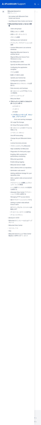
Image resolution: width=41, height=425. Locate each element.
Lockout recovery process (18, 143)
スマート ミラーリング (17, 96)
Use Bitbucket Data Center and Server (20, 21)
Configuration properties (17, 80)
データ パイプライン (16, 215)
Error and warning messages (23, 119)
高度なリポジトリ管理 (17, 31)
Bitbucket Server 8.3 (14, 11)
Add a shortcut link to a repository (20, 167)
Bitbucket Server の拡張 (17, 165)
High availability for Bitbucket (19, 148)
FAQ (10, 231)
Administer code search (17, 170)
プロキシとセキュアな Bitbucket (20, 146)
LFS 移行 (15, 112)
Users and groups (15, 28)
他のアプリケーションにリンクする (21, 199)
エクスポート (16, 106)
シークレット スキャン (17, 132)
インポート (15, 109)
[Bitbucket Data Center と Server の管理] (37, 11)
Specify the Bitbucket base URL (20, 64)
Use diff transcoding (16, 135)
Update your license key (17, 78)
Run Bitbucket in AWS (17, 61)
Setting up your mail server (18, 40)
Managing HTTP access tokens (20, 197)
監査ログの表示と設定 (17, 75)
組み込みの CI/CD (14, 217)
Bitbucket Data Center (15, 225)
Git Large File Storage (17, 122)
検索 (35, 4)
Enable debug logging (17, 162)
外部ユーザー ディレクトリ (18, 34)
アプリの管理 (14, 72)
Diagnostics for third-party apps (20, 151)
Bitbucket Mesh (15, 98)
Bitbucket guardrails (16, 159)
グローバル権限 (15, 37)
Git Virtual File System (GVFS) (19, 125)
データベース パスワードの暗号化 (20, 212)
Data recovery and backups (19, 88)
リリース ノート (13, 228)
